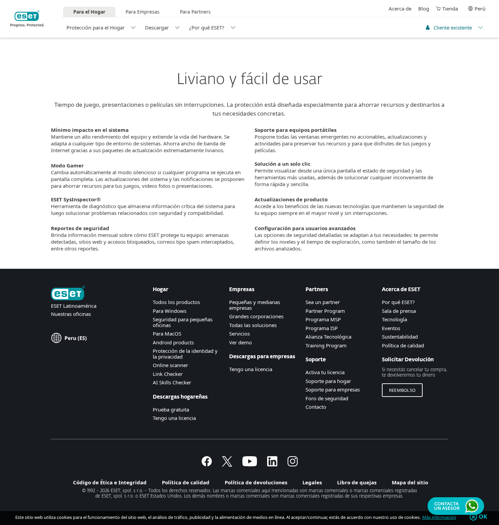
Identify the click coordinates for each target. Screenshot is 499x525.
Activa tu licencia (325, 372)
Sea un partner (323, 302)
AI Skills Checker (172, 382)
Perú (480, 8)
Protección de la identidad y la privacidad (185, 353)
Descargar (157, 27)
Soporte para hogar (328, 381)
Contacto (316, 406)
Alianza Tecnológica (328, 336)
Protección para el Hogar (96, 27)
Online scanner (170, 365)
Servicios (239, 333)
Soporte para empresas (333, 389)
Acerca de (400, 8)
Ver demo (240, 342)
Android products (173, 342)
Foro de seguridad (327, 398)
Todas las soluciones (253, 325)
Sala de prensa (399, 310)
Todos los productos (176, 302)
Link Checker (168, 373)
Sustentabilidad (400, 336)
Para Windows (169, 310)
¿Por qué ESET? (206, 27)
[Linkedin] (272, 464)
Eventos (391, 328)
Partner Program (325, 310)
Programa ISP (322, 328)
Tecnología (394, 319)
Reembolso (402, 390)
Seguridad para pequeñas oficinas (182, 322)
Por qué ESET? (398, 302)
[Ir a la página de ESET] (27, 18)
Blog (423, 8)
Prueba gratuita (171, 409)
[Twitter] (227, 464)
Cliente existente (452, 27)
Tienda (450, 8)
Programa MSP (323, 319)
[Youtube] (250, 464)
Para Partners (195, 11)
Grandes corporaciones (256, 316)
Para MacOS (167, 333)
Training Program (326, 345)
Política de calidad (403, 345)
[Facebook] (207, 464)
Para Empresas (143, 11)
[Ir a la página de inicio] (68, 294)
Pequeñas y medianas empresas (254, 305)
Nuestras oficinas (71, 313)
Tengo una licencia (174, 418)
